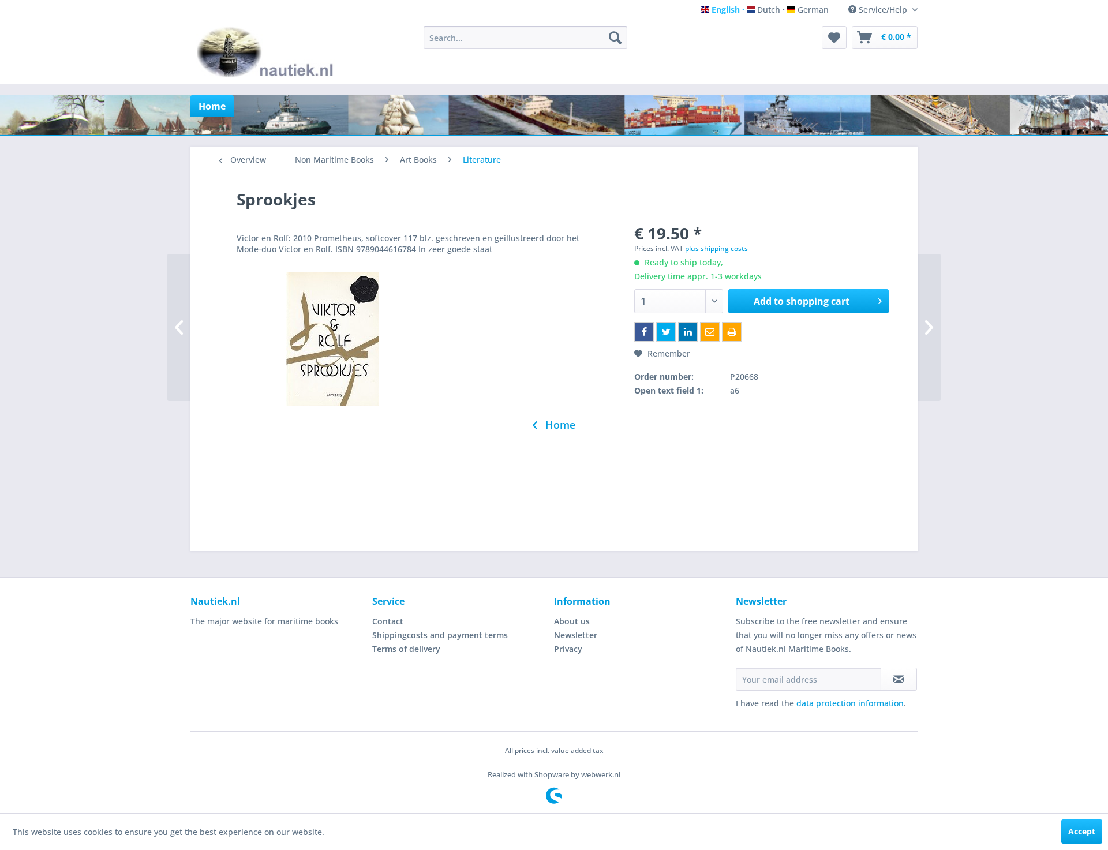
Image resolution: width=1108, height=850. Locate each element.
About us (572, 621)
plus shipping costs (716, 248)
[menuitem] (525, 37)
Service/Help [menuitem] (882, 9)
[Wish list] (834, 37)
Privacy (568, 648)
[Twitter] (666, 332)
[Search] (615, 37)
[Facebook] (644, 332)
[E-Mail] (710, 332)
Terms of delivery (406, 648)
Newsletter (575, 635)
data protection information (850, 703)
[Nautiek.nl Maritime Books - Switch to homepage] (267, 52)
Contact (387, 621)
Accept (1081, 831)
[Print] (732, 332)
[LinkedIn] (688, 332)
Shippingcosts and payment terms (440, 635)
